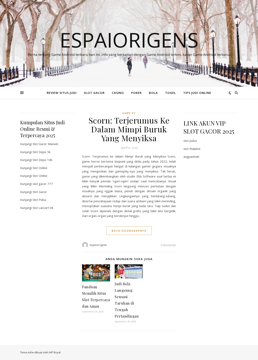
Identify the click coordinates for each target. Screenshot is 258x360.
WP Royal (54, 352)
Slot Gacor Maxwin (45, 144)
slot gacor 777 (43, 184)
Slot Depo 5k (41, 152)
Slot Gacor (40, 192)
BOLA (153, 93)
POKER (136, 93)
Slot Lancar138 (43, 208)
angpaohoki (191, 157)
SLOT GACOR (94, 93)
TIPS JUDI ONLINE (197, 93)
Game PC (129, 113)
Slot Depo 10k (42, 160)
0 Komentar (168, 245)
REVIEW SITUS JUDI (62, 93)
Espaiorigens (129, 40)
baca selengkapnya (129, 230)
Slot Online (40, 168)
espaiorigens (98, 245)
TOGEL (170, 93)
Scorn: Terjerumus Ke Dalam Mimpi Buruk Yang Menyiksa (129, 129)
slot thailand (191, 149)
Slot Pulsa (39, 200)
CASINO (118, 93)
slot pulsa (190, 141)
